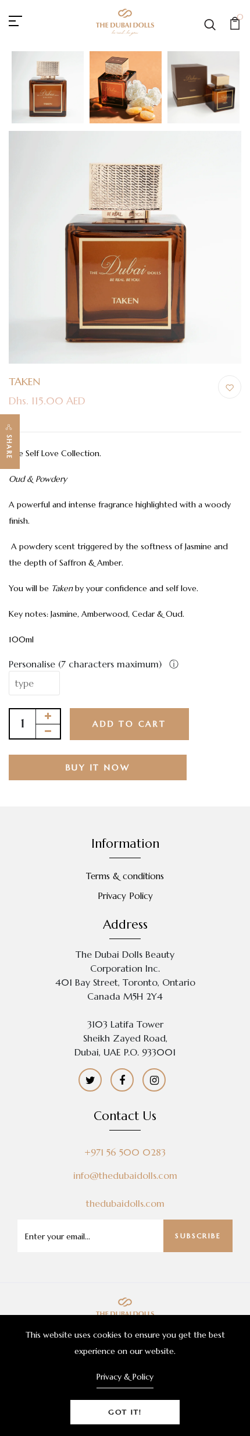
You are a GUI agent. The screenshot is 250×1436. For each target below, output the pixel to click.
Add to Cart (129, 724)
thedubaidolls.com (125, 1203)
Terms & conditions (125, 875)
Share (9, 447)
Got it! (125, 1411)
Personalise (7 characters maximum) (87, 664)
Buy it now (98, 767)
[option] (48, 88)
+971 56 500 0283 (125, 1152)
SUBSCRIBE (198, 1235)
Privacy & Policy (125, 1376)
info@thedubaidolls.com (125, 1175)
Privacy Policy (125, 895)
